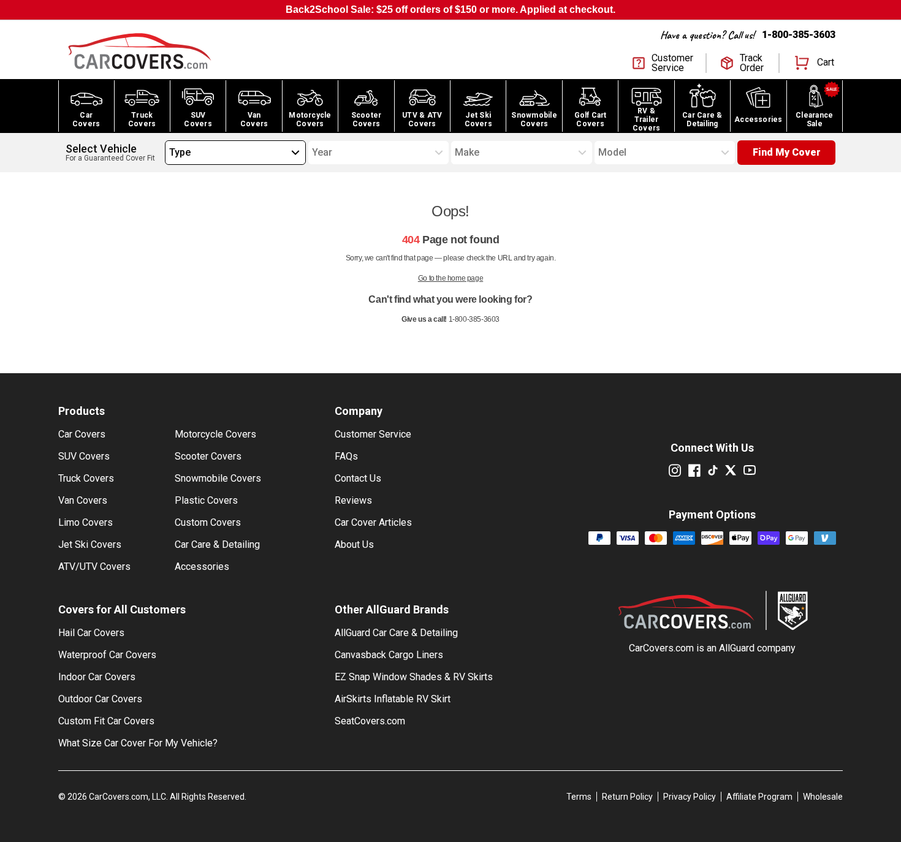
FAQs (346, 456)
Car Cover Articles (373, 522)
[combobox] (169, 152)
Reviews (353, 500)
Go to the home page (450, 278)
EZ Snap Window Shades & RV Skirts (414, 677)
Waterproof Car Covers (107, 655)
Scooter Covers (208, 456)
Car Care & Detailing (217, 544)
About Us (354, 544)
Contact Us (358, 478)
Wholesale (823, 797)
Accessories (202, 566)
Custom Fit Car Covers (106, 721)
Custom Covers (208, 522)
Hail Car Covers (91, 633)
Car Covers (81, 434)
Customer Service (373, 434)
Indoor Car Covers (96, 677)
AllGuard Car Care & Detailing (396, 633)
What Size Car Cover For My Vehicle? (138, 743)
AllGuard (737, 648)
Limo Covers (85, 522)
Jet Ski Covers (89, 544)
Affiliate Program (759, 797)
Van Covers (82, 500)
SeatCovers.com (370, 721)
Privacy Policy (689, 797)
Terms (578, 797)
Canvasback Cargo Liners (389, 655)
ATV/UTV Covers (94, 566)
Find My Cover (787, 152)
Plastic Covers (206, 500)
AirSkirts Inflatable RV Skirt (392, 699)
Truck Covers (86, 478)
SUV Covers (84, 456)
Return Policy (627, 797)
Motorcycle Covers (215, 434)
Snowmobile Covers (218, 478)
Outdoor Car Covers (100, 699)
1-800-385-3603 (798, 34)
